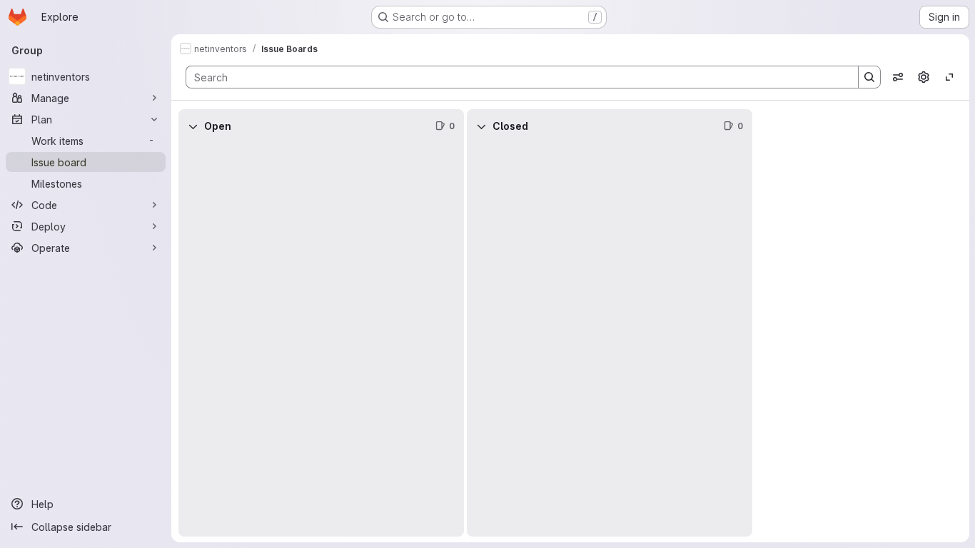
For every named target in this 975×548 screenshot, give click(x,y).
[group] (321, 340)
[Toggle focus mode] (949, 77)
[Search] (869, 77)
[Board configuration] (923, 77)
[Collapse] (192, 126)
